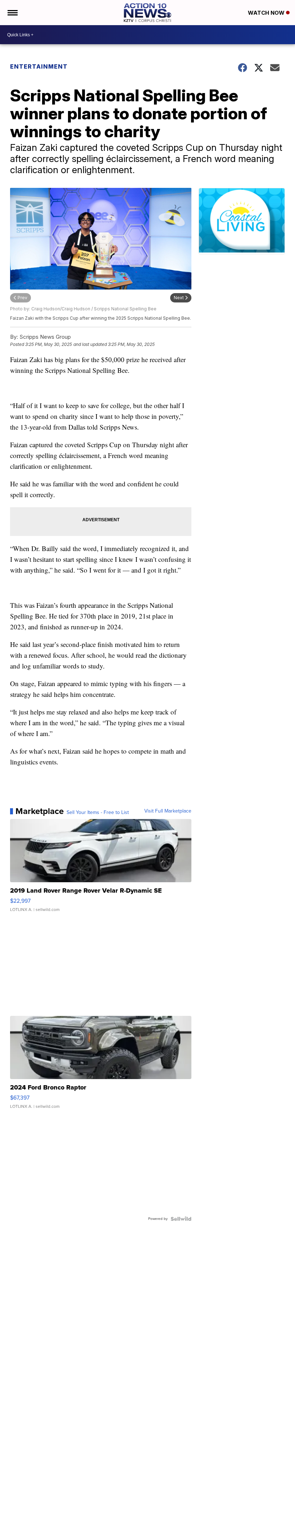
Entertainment (39, 66)
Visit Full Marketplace (167, 811)
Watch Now (267, 12)
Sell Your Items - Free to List (98, 812)
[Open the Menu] (12, 12)
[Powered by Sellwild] (181, 1218)
